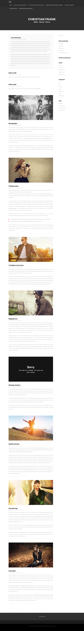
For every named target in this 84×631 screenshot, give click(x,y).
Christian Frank (14, 39)
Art (59, 82)
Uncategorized (61, 95)
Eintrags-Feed (61, 105)
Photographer (61, 48)
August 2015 (61, 67)
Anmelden (60, 103)
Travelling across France (63, 52)
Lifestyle (60, 86)
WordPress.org (62, 110)
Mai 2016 (60, 65)
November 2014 (62, 69)
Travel (60, 93)
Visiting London (62, 50)
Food (60, 84)
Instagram (42, 616)
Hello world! (61, 43)
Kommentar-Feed (62, 107)
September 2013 (62, 74)
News (60, 88)
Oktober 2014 (61, 72)
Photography (61, 91)
